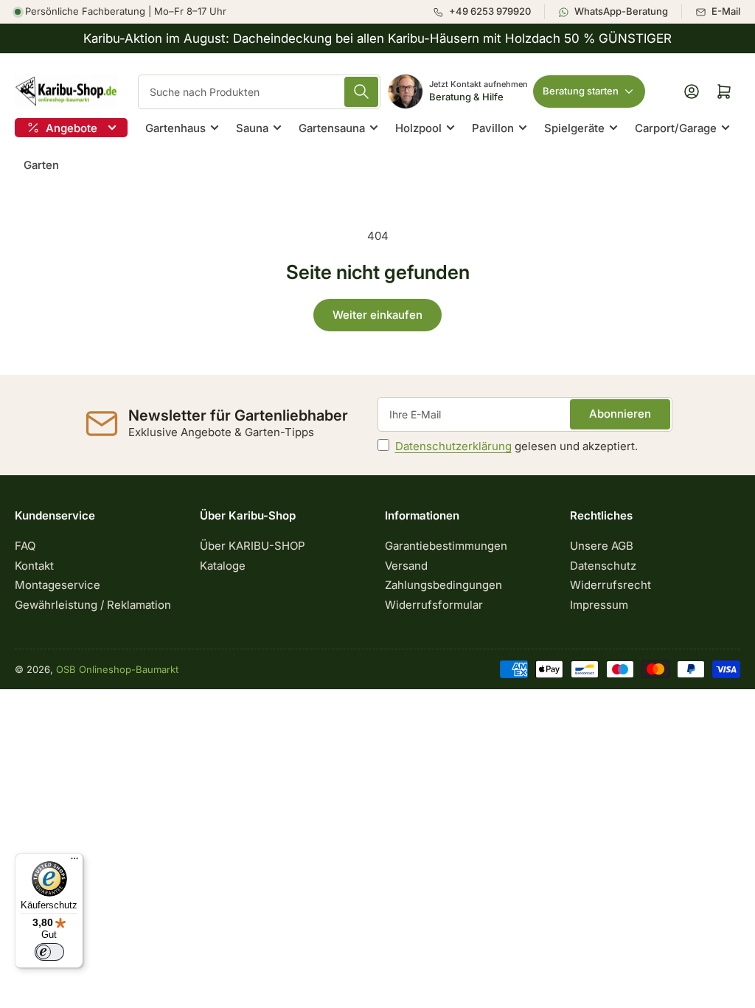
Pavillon (493, 128)
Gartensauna (332, 128)
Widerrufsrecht (610, 585)
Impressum (599, 605)
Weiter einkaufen (377, 315)
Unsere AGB (601, 546)
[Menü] (74, 862)
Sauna (252, 128)
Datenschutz (603, 566)
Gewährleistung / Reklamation (93, 605)
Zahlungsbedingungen (443, 585)
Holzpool (418, 128)
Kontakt (34, 566)
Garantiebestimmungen (446, 546)
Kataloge (223, 566)
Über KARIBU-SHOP (252, 546)
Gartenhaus (175, 128)
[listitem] (488, 11)
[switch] (49, 952)
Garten (41, 165)
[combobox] (259, 92)
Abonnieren (620, 414)
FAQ (25, 546)
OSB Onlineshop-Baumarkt (117, 669)
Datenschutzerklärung (453, 446)
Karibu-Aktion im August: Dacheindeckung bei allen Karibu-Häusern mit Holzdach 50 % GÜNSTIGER (377, 38)
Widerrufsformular (434, 605)
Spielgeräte (574, 128)
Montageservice (57, 585)
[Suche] (361, 91)
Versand (406, 566)
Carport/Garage (676, 128)
